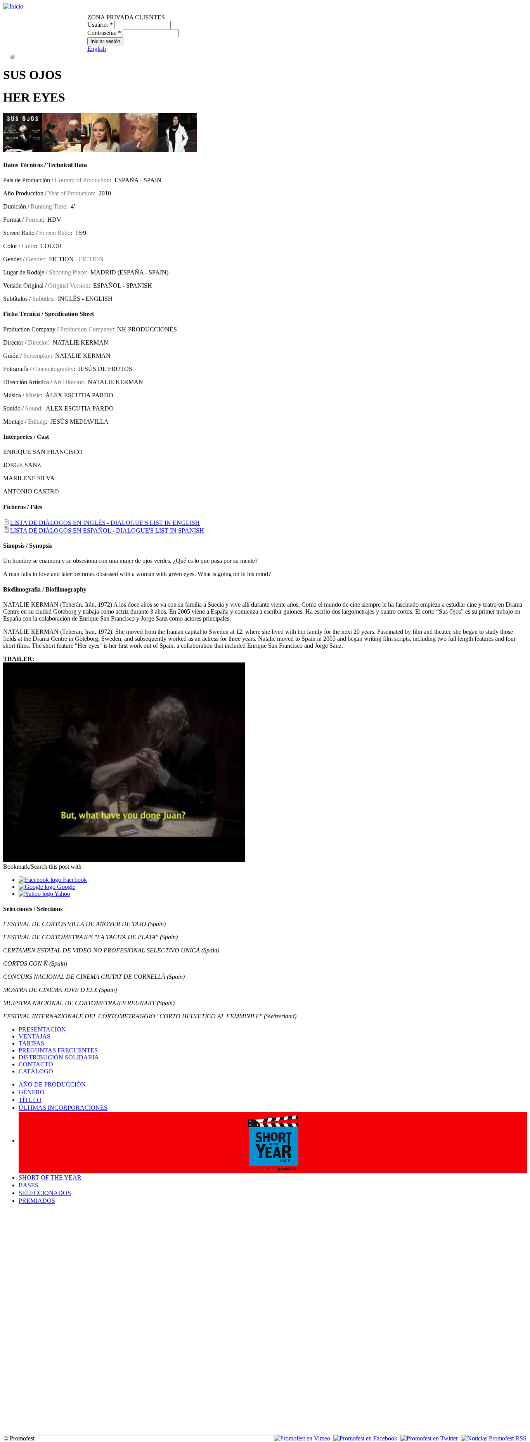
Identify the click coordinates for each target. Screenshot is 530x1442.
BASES (28, 1185)
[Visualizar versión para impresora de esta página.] (12, 55)
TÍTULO (30, 1100)
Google (65, 886)
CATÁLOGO (36, 1071)
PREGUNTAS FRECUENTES (58, 1050)
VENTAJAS (34, 1036)
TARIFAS (31, 1043)
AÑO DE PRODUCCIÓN (52, 1084)
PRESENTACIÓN (42, 1029)
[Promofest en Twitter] (429, 1438)
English (96, 48)
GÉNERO (32, 1092)
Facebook (74, 879)
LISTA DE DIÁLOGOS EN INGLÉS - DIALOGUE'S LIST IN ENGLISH (105, 522)
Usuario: (100, 24)
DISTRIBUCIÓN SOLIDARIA (59, 1057)
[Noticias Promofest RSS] (494, 1438)
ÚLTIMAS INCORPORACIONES (63, 1107)
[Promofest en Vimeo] (302, 1438)
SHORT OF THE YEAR (50, 1177)
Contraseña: (104, 32)
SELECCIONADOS (45, 1193)
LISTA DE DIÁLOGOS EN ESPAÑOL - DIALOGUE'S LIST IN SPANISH (107, 530)
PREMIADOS (37, 1200)
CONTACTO (36, 1064)
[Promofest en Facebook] (365, 1438)
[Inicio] (13, 6)
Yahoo (61, 893)
